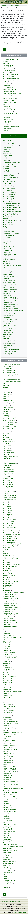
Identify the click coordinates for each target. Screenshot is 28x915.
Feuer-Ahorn (6, 488)
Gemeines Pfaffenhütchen (10, 202)
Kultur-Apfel (6, 646)
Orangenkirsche (7, 682)
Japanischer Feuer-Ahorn (10, 609)
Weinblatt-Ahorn (7, 858)
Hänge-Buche (7, 568)
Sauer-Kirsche (7, 104)
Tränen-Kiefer (7, 330)
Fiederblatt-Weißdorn (9, 491)
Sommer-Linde (7, 805)
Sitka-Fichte (6, 317)
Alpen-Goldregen (8, 140)
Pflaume (5, 269)
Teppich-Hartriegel (8, 327)
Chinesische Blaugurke (9, 422)
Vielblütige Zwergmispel (10, 844)
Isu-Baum (5, 82)
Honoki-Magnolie (8, 222)
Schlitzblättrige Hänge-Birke (11, 297)
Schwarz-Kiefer (7, 779)
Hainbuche (6, 562)
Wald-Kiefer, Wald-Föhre (10, 850)
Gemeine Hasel (7, 190)
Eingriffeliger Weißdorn (9, 458)
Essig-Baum (6, 179)
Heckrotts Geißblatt (8, 217)
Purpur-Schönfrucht (8, 712)
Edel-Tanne (6, 454)
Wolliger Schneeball (8, 344)
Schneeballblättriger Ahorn (11, 108)
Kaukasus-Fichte (7, 628)
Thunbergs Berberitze (9, 329)
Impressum (5, 901)
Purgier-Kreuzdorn (8, 710)
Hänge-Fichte (7, 572)
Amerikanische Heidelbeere (11, 59)
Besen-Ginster (7, 153)
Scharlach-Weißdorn (9, 757)
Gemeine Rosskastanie (9, 516)
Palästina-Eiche (7, 688)
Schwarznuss (6, 787)
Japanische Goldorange (10, 596)
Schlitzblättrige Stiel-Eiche (10, 770)
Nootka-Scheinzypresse (10, 676)
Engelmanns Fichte (8, 175)
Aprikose (5, 61)
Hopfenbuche (7, 587)
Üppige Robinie (7, 843)
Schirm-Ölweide (7, 295)
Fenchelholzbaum (8, 187)
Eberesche (6, 170)
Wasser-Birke (6, 336)
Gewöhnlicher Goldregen (10, 538)
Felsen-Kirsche (7, 72)
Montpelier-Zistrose (8, 91)
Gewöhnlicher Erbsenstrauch (11, 207)
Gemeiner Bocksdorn (9, 194)
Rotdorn (5, 286)
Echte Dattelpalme (8, 445)
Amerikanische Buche (9, 372)
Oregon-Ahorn (7, 684)
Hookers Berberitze (8, 224)
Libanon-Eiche (7, 661)
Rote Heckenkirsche (9, 287)
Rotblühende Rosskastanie (10, 740)
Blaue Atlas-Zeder (8, 400)
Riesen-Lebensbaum (9, 280)
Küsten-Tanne (7, 650)
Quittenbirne (6, 717)
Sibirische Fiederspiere (9, 796)
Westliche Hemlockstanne (10, 861)
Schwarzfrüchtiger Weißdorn (11, 785)
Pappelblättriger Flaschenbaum (12, 93)
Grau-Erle (5, 553)
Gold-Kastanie (7, 547)
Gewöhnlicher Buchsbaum (10, 205)
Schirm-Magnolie (8, 760)
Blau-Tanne (6, 396)
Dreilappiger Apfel (8, 439)
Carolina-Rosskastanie (9, 417)
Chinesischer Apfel (8, 428)
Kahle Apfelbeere (8, 618)
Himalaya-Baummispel (9, 575)
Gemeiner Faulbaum (8, 76)
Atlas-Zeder (6, 387)
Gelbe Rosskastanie (8, 501)
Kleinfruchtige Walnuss (9, 241)
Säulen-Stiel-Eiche (8, 753)
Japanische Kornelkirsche (10, 230)
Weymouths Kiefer (8, 342)
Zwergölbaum (7, 130)
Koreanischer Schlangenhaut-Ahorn (13, 637)
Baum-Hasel (6, 389)
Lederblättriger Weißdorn (10, 658)
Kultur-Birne (6, 648)
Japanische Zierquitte (9, 605)
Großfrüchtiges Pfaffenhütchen (12, 559)
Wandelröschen (7, 852)
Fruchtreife (16, 5)
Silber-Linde (6, 800)
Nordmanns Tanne (8, 678)
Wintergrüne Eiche (8, 869)
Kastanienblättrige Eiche (10, 622)
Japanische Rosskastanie (10, 602)
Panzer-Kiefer (7, 689)
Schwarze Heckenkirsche (10, 304)
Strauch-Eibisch (7, 820)
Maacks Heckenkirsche (9, 89)
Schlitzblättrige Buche (9, 766)
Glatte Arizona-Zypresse (10, 213)
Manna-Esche (7, 663)
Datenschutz (13, 901)
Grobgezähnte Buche (9, 557)
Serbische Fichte (8, 794)
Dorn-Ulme (6, 435)
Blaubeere (6, 157)
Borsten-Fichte (7, 411)
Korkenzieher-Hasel (8, 246)
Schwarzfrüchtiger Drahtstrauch (12, 110)
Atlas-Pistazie (7, 63)
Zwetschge (6, 355)
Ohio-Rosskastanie (8, 680)
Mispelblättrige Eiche (9, 667)
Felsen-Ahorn (6, 480)
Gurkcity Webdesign (20, 912)
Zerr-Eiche (6, 874)
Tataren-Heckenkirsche (9, 325)
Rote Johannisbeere (8, 100)
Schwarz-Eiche (7, 775)
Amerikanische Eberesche (10, 374)
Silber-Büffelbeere (8, 112)
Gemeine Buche (7, 505)
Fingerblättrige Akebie (9, 495)
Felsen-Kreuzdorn (8, 185)
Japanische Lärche (8, 600)
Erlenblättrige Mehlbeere (10, 177)
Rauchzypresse (7, 274)
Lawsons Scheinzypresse (10, 656)
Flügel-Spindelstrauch (9, 499)
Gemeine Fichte (7, 512)
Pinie (4, 702)
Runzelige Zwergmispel (9, 289)
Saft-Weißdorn (7, 747)
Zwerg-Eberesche (8, 884)
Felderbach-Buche (8, 478)
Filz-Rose (5, 493)
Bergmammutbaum (8, 65)
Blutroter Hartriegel (8, 409)
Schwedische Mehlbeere (10, 792)
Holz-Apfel (6, 577)
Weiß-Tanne (6, 859)
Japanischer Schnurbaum (10, 615)
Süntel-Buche (7, 822)
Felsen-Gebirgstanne (9, 482)
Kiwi (4, 239)
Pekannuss (6, 693)
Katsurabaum (6, 624)
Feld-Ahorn (6, 476)
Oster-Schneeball (8, 686)
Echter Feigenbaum (8, 69)
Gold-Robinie (6, 549)
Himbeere (5, 218)
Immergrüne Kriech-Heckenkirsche (13, 592)
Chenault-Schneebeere (9, 420)
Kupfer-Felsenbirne (8, 87)
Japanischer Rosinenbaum (10, 233)
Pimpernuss (6, 701)
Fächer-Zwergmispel (9, 471)
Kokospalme (6, 85)
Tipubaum (6, 833)
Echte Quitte (6, 448)
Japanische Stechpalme (10, 604)
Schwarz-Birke (7, 302)
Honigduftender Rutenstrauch (11, 80)
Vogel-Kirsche (7, 121)
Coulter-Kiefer (7, 432)
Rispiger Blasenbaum (9, 282)
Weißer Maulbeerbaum (9, 340)
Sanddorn (5, 751)
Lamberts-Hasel (7, 250)
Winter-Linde (6, 867)
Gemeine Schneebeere (9, 518)
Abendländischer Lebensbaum (11, 364)
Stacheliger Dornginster (10, 113)
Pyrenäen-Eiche (7, 714)
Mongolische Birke (8, 258)
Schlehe (5, 764)
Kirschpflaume (7, 84)
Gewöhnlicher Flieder (9, 536)
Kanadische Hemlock (9, 620)
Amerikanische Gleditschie (10, 376)
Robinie (5, 731)
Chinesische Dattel (8, 67)
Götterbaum (6, 551)
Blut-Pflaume (6, 159)
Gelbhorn (5, 503)
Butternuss (6, 415)
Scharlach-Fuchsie (8, 755)
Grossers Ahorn (7, 561)
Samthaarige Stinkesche (10, 749)
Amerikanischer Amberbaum (11, 146)
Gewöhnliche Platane (9, 529)
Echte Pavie (6, 447)
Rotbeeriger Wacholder (9, 98)
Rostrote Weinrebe (8, 736)
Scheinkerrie (6, 106)
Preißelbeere (6, 273)
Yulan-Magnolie (7, 345)
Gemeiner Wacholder (9, 200)
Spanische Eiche (7, 807)
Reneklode (6, 278)
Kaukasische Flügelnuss (10, 626)
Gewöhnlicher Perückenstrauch (12, 211)
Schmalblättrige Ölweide (10, 299)
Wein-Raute (6, 338)
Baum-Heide (6, 149)
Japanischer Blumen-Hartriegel (12, 607)
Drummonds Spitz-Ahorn (10, 441)
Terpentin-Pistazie (8, 829)
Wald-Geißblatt (7, 123)
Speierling (6, 813)
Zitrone (5, 125)
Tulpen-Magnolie (8, 841)
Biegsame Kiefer (7, 155)
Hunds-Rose (6, 589)
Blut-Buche (6, 404)
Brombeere (6, 160)
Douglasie (6, 168)
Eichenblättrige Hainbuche (10, 174)
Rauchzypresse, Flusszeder (11, 276)
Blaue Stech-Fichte (8, 402)
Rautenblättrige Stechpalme (11, 723)
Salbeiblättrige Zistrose (9, 102)
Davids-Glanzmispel (9, 434)
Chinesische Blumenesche (10, 424)
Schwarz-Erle (7, 777)
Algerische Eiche (8, 366)
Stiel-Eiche (6, 818)
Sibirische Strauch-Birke (10, 314)
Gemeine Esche (7, 508)
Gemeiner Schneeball (9, 198)
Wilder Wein (6, 865)
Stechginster (6, 115)
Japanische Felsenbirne (9, 228)
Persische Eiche (7, 695)
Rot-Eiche (6, 738)
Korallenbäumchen (8, 245)
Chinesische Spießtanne (10, 166)
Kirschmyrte (6, 630)
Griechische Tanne (8, 555)
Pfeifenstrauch (7, 697)
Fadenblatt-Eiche (8, 473)
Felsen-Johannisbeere (9, 70)
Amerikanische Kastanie (10, 378)
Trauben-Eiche (7, 839)
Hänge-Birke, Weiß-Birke (10, 215)
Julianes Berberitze (8, 235)
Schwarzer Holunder (9, 306)
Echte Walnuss (7, 450)
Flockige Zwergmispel (9, 497)
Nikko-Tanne (6, 674)
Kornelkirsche (7, 248)
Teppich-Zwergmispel (9, 828)
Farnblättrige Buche (8, 475)
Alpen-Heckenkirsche (9, 142)
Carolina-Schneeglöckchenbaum (12, 162)
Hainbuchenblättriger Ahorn (11, 564)
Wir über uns (22, 901)
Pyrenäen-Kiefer (7, 716)
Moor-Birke (6, 261)
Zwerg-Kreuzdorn (8, 128)
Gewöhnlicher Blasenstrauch (11, 78)
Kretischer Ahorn (8, 645)
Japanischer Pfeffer (8, 231)
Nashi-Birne (6, 263)
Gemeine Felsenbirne (9, 188)
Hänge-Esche (7, 570)
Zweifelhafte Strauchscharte (11, 126)
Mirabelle (5, 256)
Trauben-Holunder (8, 119)
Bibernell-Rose (7, 394)
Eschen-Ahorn (7, 465)
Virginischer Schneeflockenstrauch (13, 846)
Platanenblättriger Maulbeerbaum (12, 95)
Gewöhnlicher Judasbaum (10, 209)
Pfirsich (5, 267)
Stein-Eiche (6, 816)
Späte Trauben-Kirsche (9, 319)
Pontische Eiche (7, 704)
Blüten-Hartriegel (8, 407)
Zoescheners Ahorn (8, 878)
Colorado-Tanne (7, 430)
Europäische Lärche (8, 469)
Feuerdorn (6, 490)
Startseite (4, 5)
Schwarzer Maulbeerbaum (10, 308)
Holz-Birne (6, 579)
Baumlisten (10, 5)
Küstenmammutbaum (9, 652)
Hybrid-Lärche (7, 590)
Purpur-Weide (7, 97)
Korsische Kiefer (7, 643)
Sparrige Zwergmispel (9, 809)
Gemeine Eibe (7, 506)
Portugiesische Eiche (9, 706)
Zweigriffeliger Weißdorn (10, 351)
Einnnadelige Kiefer (8, 460)
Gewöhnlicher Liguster (9, 542)
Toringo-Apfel (7, 835)
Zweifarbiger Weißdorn (9, 880)
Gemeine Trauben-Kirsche (10, 74)
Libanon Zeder (7, 252)
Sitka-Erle (6, 801)
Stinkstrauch (6, 117)
